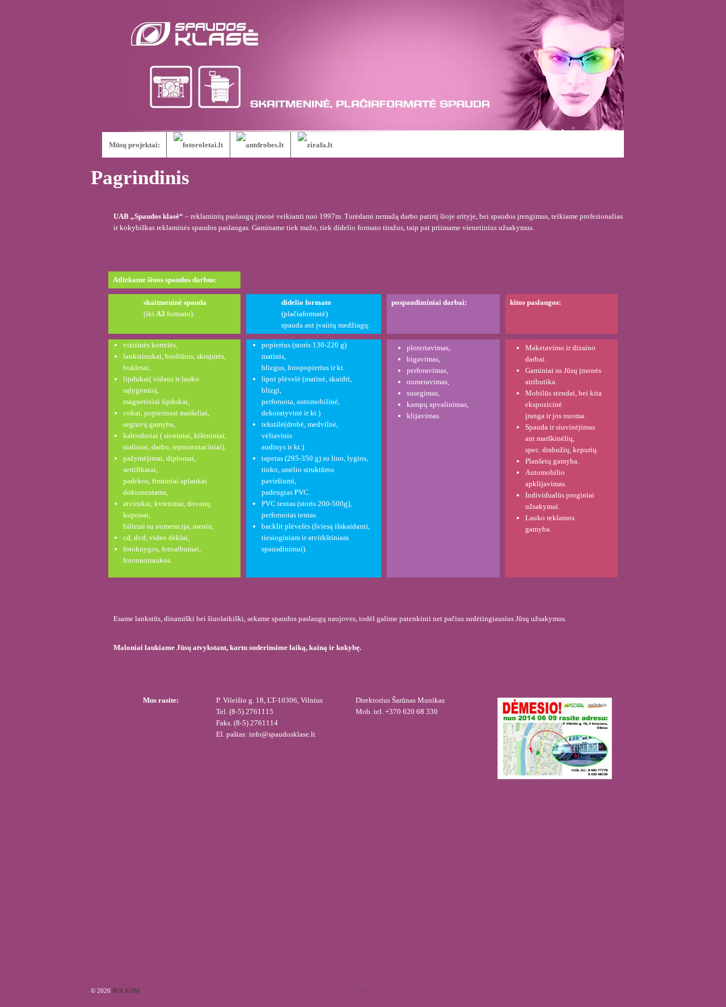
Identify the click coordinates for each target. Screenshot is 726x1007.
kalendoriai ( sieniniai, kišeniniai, (174, 435)
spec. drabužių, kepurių (561, 449)
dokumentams (144, 492)
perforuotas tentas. (289, 515)
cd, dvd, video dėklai (155, 537)
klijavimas (423, 415)
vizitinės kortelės (149, 345)
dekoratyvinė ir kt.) (290, 413)
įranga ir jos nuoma (554, 415)
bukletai (136, 367)
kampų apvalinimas (437, 404)
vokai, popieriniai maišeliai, (166, 413)
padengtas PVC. (285, 492)
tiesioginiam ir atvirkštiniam (305, 537)
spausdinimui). (284, 549)
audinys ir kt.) (282, 447)
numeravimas (427, 381)
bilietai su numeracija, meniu (167, 526)
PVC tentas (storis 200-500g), (306, 503)
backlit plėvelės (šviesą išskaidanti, (315, 526)
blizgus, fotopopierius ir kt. (303, 367)
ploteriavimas (428, 347)
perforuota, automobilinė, (300, 401)
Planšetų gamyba (551, 461)
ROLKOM (125, 990)
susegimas (422, 393)
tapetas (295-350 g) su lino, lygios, (314, 458)
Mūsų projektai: (134, 145)
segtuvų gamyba (148, 424)
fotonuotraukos (146, 560)
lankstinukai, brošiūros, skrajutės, (174, 356)
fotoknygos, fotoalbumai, (162, 549)
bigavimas (422, 359)
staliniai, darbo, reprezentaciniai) (173, 447)
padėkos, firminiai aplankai (165, 481)
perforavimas (426, 370)
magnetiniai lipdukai (155, 401)
